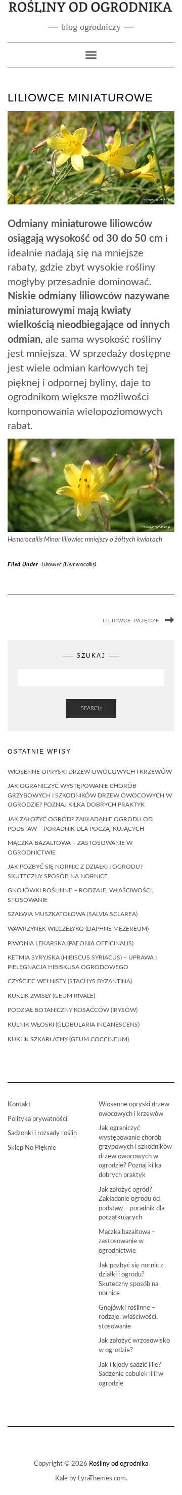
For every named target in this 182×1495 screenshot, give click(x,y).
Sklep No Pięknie (32, 1148)
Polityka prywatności (37, 1119)
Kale (61, 1478)
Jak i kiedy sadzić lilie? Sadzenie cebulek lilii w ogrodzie (131, 1374)
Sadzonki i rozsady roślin (42, 1133)
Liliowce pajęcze (131, 620)
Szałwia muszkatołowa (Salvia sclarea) (73, 914)
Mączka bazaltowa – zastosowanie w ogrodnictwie (127, 1241)
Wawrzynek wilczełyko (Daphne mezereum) (78, 929)
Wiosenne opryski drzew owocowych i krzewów (90, 772)
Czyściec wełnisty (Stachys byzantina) (70, 981)
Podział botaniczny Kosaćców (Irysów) (73, 1010)
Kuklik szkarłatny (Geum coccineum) (68, 1039)
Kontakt (19, 1104)
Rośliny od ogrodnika (118, 1464)
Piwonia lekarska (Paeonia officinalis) (70, 943)
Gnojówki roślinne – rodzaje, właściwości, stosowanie (128, 1317)
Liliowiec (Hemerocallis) (68, 564)
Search (91, 708)
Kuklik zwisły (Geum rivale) (51, 996)
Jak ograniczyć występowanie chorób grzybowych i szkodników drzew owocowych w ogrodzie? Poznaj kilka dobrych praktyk (90, 795)
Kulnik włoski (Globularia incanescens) (74, 1025)
